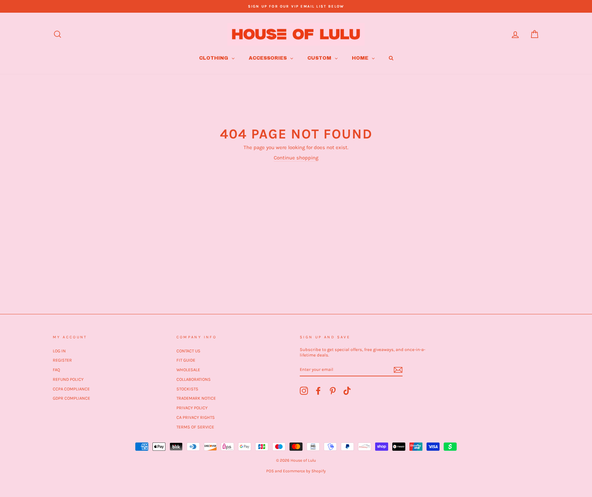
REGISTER (62, 360)
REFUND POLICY (68, 379)
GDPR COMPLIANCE (71, 398)
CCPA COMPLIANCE (71, 388)
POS (270, 471)
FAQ (56, 369)
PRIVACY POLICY (192, 407)
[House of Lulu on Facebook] (318, 391)
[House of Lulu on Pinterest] (333, 391)
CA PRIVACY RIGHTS (195, 417)
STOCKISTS (187, 388)
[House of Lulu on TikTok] (347, 391)
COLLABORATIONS (193, 379)
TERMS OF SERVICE (195, 426)
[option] (296, 6)
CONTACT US (188, 350)
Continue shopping (296, 158)
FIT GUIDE (185, 360)
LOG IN (59, 350)
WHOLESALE (188, 369)
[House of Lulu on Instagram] (304, 391)
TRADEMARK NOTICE (196, 398)
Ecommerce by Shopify (304, 471)
